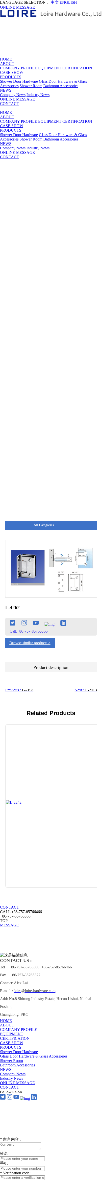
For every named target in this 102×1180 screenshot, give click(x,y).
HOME (6, 59)
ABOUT (7, 63)
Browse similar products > (30, 643)
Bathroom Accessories (60, 86)
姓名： (6, 1153)
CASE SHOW (11, 72)
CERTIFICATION (77, 68)
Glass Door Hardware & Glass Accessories (33, 1056)
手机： (6, 1163)
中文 (55, 2)
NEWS (5, 90)
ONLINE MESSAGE (17, 7)
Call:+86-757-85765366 (29, 631)
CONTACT (9, 103)
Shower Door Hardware (19, 81)
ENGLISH (68, 2)
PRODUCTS (10, 77)
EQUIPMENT (49, 68)
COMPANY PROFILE (18, 68)
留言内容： (11, 1139)
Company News (13, 95)
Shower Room (31, 86)
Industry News (38, 95)
